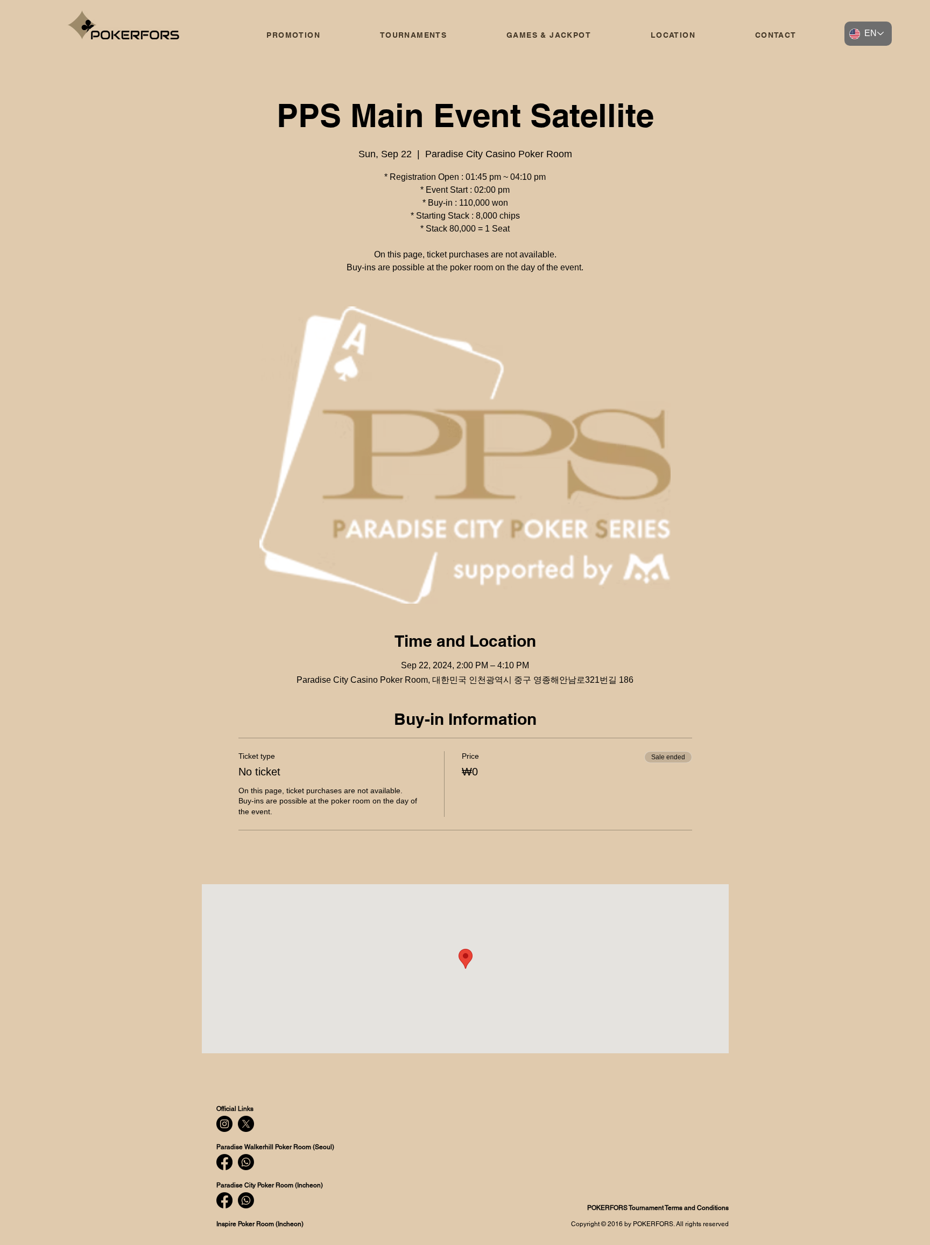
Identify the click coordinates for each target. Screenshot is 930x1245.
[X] (246, 1124)
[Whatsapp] (246, 1162)
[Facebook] (224, 1162)
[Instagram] (224, 1124)
